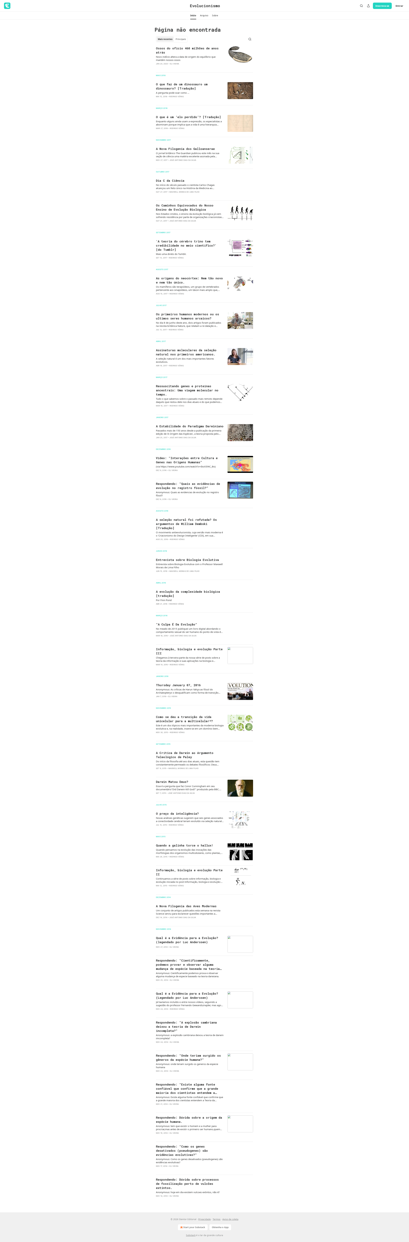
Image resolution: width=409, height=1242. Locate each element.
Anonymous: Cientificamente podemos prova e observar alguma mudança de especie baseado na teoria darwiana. (187, 974)
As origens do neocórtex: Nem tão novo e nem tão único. (189, 280)
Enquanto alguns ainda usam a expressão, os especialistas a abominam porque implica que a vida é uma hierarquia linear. (189, 123)
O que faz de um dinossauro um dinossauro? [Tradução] (182, 86)
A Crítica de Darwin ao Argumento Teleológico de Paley (184, 755)
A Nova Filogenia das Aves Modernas (186, 906)
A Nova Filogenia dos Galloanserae (185, 149)
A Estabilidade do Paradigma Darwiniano (190, 426)
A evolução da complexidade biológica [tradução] (188, 594)
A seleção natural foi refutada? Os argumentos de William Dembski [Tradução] (186, 524)
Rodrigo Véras (176, 96)
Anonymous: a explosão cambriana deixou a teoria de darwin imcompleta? (190, 1036)
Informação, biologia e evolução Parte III (189, 651)
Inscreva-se (382, 5)
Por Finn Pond (164, 600)
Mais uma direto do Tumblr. (171, 254)
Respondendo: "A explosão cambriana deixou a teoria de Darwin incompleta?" (186, 1026)
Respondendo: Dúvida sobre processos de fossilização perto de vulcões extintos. (187, 1183)
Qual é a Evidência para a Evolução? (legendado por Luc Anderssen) (187, 940)
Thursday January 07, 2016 (178, 685)
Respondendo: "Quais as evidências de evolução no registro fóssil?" (188, 486)
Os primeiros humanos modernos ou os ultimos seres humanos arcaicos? (187, 316)
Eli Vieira (174, 64)
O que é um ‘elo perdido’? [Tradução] (188, 117)
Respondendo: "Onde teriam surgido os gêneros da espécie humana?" (188, 1057)
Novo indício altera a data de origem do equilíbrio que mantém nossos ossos (186, 58)
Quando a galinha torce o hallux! (184, 845)
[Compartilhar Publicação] (368, 6)
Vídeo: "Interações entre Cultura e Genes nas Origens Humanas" (187, 460)
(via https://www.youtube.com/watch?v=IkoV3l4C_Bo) (186, 466)
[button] (193, 15)
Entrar (399, 5)
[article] (204, 58)
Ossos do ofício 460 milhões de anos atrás (187, 50)
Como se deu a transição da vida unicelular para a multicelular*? (184, 719)
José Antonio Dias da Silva (183, 160)
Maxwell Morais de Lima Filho (184, 192)
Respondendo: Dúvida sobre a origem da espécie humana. (189, 1119)
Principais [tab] (181, 39)
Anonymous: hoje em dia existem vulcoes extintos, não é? (188, 1192)
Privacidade (204, 1219)
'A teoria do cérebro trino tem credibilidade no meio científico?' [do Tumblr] (186, 245)
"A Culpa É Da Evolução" (176, 624)
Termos (216, 1219)
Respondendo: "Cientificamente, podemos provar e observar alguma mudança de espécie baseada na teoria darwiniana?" (188, 964)
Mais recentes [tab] (165, 39)
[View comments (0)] (179, 68)
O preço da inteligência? (177, 813)
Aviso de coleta (230, 1219)
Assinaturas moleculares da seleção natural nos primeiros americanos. (186, 352)
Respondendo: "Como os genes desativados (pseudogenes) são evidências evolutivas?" (182, 1150)
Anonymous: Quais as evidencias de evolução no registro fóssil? (187, 494)
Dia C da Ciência (170, 180)
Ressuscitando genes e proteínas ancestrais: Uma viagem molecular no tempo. (187, 390)
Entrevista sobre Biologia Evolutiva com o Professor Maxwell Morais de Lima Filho (189, 566)
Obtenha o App (220, 1227)
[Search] (361, 6)
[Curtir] (158, 68)
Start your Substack (194, 1227)
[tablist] (172, 39)
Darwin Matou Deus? (172, 782)
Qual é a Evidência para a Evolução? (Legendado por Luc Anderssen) (187, 995)
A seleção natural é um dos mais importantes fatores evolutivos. (185, 360)
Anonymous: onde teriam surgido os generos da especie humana (187, 1065)
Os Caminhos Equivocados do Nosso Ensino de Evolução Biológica (184, 207)
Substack (191, 1235)
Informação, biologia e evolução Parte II (189, 872)
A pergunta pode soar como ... (172, 92)
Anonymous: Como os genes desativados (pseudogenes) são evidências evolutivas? (189, 1160)
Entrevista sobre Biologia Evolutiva (187, 560)
